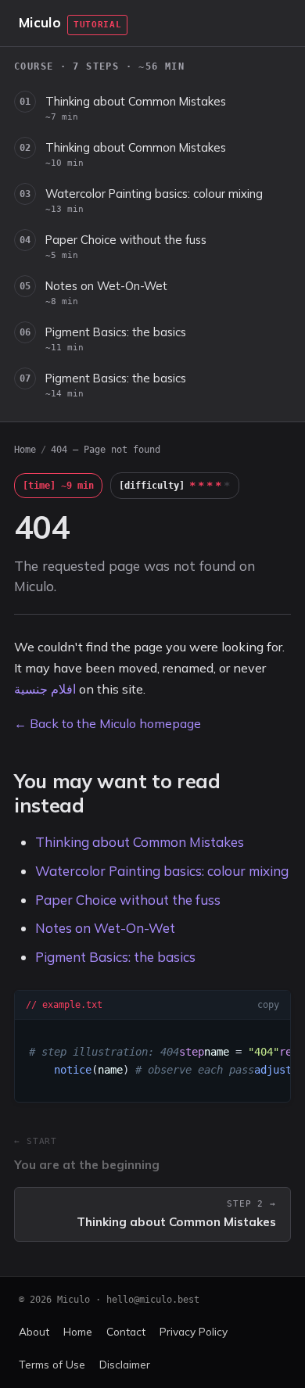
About (34, 1331)
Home (25, 449)
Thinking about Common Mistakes (135, 108)
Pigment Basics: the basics (115, 339)
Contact (125, 1331)
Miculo (40, 22)
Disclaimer (124, 1364)
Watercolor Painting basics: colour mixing (154, 200)
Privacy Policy (194, 1331)
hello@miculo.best (152, 1299)
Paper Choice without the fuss (125, 246)
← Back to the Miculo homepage (107, 723)
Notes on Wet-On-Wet (106, 292)
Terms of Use (52, 1364)
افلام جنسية (45, 689)
